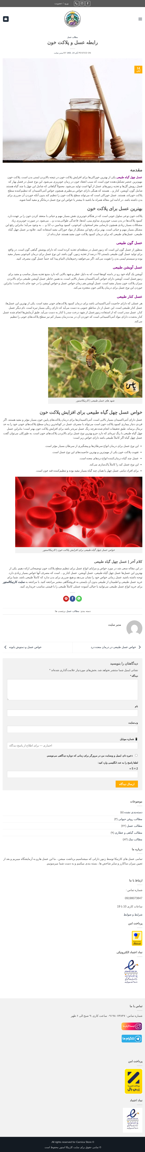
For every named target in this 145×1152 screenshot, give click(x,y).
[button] (61, 3)
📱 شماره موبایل (129, 739)
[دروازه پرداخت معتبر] (137, 937)
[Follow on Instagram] (82, 3)
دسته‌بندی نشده (133, 812)
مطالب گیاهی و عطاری (128, 832)
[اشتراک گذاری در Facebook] (73, 599)
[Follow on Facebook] (87, 3)
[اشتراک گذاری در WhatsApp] (79, 599)
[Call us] (76, 3)
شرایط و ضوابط (133, 914)
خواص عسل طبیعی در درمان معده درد (114, 647)
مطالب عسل (72, 37)
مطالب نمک (135, 839)
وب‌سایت (133, 722)
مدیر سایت (58, 53)
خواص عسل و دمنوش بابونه (25, 647)
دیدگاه (134, 675)
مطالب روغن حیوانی (130, 819)
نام (136, 706)
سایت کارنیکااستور (14, 581)
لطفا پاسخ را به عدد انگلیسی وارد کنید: (118, 762)
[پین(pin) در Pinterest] (66, 599)
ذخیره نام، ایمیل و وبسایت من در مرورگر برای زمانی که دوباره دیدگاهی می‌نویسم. (90, 755)
